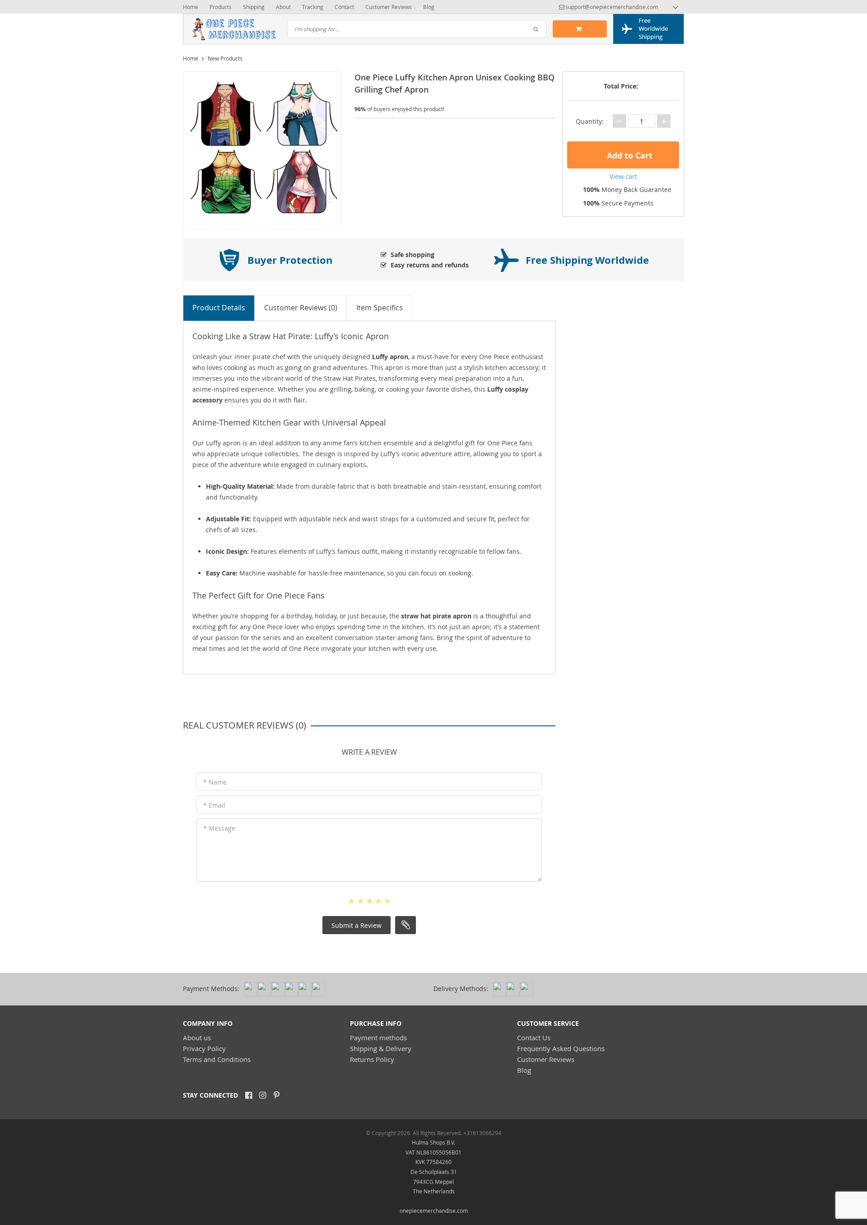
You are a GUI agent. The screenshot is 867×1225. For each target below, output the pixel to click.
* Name (215, 782)
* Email (214, 805)
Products (221, 6)
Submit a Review (356, 925)
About (283, 6)
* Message (219, 828)
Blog (428, 6)
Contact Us (533, 1037)
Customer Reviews (388, 6)
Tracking (312, 6)
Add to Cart (629, 155)
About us (197, 1037)
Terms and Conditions (217, 1059)
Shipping (254, 6)
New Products (225, 58)
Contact (344, 6)
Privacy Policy (204, 1048)
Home (190, 6)
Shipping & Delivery (380, 1048)
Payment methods (378, 1037)
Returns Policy (372, 1059)
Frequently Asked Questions (561, 1048)
